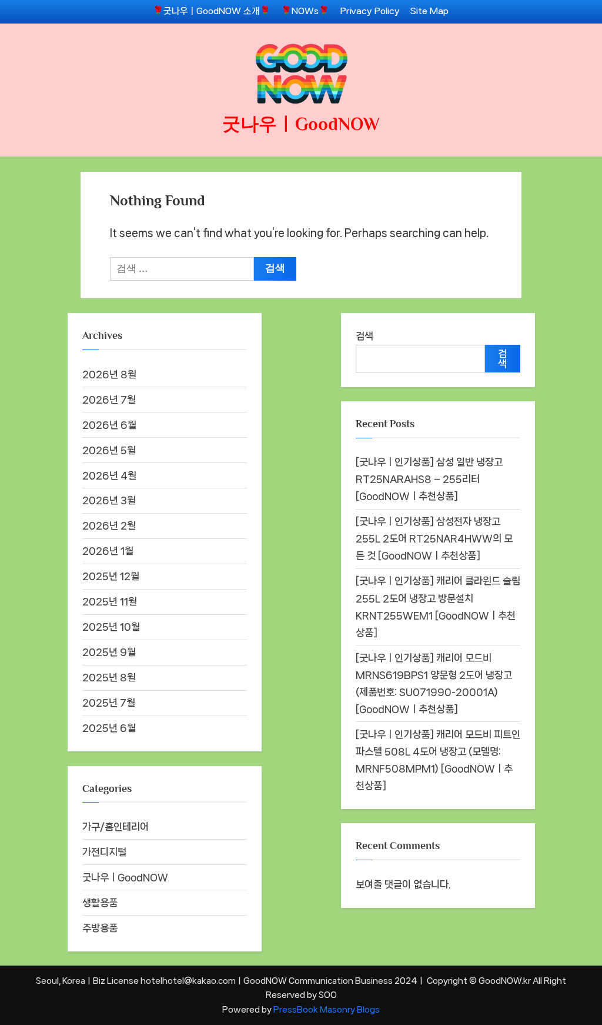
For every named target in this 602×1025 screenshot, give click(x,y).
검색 (364, 336)
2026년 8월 (109, 374)
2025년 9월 (109, 652)
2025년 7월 (108, 702)
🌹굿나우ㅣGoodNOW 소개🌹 (211, 11)
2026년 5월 (109, 450)
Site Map (429, 11)
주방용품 (100, 928)
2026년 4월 (109, 475)
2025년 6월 (109, 728)
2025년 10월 (111, 626)
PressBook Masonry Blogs (326, 1009)
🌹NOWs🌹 (305, 11)
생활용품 (100, 902)
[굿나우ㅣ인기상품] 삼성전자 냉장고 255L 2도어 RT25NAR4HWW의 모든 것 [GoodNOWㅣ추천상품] (434, 538)
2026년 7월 (109, 399)
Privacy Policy (370, 11)
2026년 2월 (109, 525)
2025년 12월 (110, 576)
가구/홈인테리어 (115, 826)
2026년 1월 (107, 550)
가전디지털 (104, 852)
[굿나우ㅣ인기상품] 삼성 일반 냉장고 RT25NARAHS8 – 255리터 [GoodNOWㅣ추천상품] (429, 479)
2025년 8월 (109, 677)
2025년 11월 (109, 601)
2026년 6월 (109, 425)
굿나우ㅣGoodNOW (301, 124)
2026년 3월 (109, 500)
